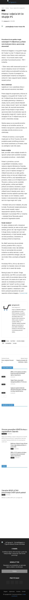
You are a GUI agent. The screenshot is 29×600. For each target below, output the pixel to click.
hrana (7, 341)
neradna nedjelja (20, 341)
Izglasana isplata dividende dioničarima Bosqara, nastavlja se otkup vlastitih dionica (18, 389)
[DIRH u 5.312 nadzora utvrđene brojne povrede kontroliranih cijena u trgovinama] (5, 374)
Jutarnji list (23, 293)
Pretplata (14, 571)
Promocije (4, 433)
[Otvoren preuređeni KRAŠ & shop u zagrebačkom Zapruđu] (14, 417)
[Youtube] (21, 582)
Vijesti (3, 8)
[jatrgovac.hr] (7, 320)
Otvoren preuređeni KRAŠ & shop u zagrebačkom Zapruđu (14, 430)
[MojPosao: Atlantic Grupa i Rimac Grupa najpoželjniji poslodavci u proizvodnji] (5, 445)
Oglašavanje (12, 591)
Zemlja (7, 8)
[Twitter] (16, 582)
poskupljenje (8, 343)
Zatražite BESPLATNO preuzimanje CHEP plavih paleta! (14, 492)
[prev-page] (3, 396)
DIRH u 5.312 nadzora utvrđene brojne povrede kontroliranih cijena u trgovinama (18, 373)
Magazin (5, 591)
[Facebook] (8, 582)
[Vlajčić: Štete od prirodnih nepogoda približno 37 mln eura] (5, 382)
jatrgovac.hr (7, 21)
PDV (3, 343)
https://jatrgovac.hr (16, 307)
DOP (12, 448)
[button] (2, 2)
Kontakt (23, 591)
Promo (3, 494)
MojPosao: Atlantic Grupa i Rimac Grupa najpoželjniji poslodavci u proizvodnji (19, 445)
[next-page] (5, 396)
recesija (14, 343)
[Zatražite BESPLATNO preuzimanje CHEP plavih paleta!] (14, 479)
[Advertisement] (14, 516)
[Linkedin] (12, 334)
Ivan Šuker (13, 341)
